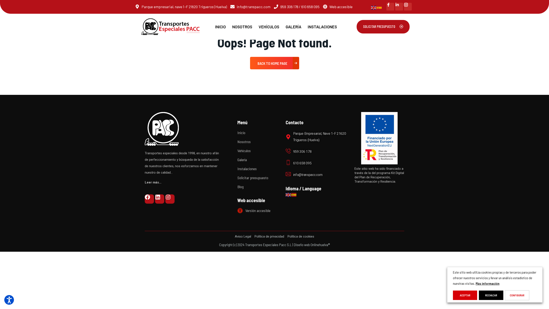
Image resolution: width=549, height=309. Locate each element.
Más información (487, 283)
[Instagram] (170, 199)
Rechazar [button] (491, 295)
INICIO (220, 26)
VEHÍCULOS (269, 26)
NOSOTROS (242, 26)
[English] (374, 7)
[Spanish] (379, 7)
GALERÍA (293, 26)
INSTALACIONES (322, 26)
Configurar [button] (517, 295)
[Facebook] (149, 199)
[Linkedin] (159, 199)
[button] (9, 300)
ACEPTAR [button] (465, 295)
